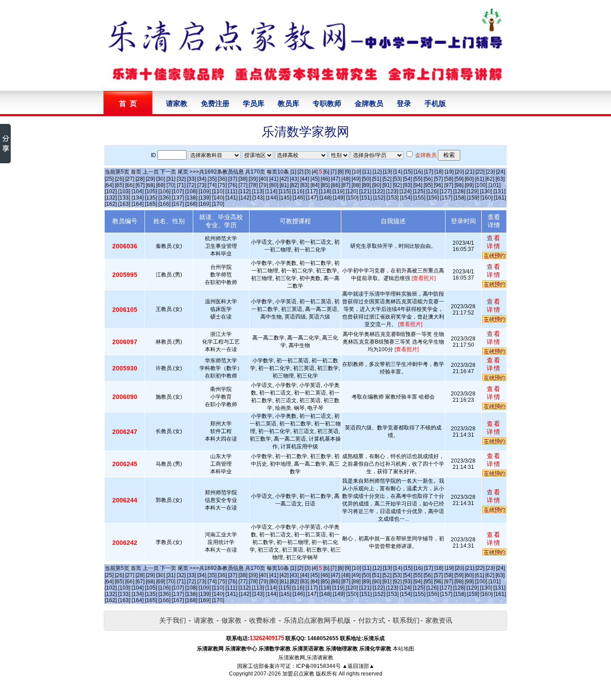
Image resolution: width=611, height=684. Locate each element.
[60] (469, 179)
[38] (242, 179)
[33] (191, 179)
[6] (326, 172)
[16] (418, 172)
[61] (479, 179)
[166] (164, 204)
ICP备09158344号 (318, 666)
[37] (232, 179)
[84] (314, 185)
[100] (481, 185)
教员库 (288, 103)
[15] (407, 172)
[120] (352, 191)
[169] (205, 204)
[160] (486, 198)
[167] (178, 204)
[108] (191, 191)
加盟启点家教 (298, 674)
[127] (446, 191)
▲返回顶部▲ (358, 666)
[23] (490, 172)
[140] (218, 198)
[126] (432, 191)
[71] (181, 185)
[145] (285, 198)
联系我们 (406, 620)
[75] (222, 185)
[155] (419, 198)
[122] (379, 191)
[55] (417, 179)
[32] (181, 179)
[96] (438, 185)
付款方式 (371, 620)
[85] (325, 185)
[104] (138, 191)
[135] (151, 198)
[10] (356, 172)
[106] (164, 191)
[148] (325, 198)
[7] (333, 172)
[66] (129, 185)
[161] (500, 198)
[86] (335, 185)
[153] (392, 198)
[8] (341, 172)
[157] (446, 198)
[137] (178, 198)
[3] (307, 172)
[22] (479, 172)
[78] (253, 185)
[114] (271, 191)
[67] (140, 185)
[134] (138, 198)
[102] (111, 191)
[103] (124, 191)
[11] (366, 172)
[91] (386, 185)
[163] (124, 204)
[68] (150, 185)
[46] (325, 179)
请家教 (176, 103)
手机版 (435, 103)
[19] (449, 172)
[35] (212, 179)
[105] (151, 191)
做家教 (231, 620)
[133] (124, 198)
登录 (404, 103)
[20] (459, 172)
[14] (397, 172)
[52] (386, 179)
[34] (201, 179)
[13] (387, 172)
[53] (397, 179)
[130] (486, 191)
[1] (293, 172)
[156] (433, 198)
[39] (253, 179)
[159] (473, 198)
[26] (119, 179)
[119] (338, 191)
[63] (500, 179)
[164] (138, 204)
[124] (405, 191)
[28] (140, 179)
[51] (376, 179)
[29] (150, 179)
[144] (272, 198)
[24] (500, 172)
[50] (366, 179)
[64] (109, 185)
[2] (300, 172)
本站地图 (403, 649)
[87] (345, 185)
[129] (473, 191)
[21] (469, 172)
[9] (348, 172)
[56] (428, 179)
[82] (294, 185)
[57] (438, 179)
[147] (312, 198)
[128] (459, 191)
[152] (379, 198)
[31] (170, 179)
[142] (245, 198)
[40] (263, 179)
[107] (178, 191)
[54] (407, 179)
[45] (314, 179)
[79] (263, 185)
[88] (356, 185)
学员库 (253, 103)
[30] (160, 179)
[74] (212, 185)
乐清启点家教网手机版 (317, 620)
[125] (419, 191)
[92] (397, 185)
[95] (428, 185)
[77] (242, 185)
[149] (339, 198)
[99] (469, 185)
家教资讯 (438, 620)
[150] (352, 198)
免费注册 (215, 103)
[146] (299, 198)
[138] (191, 198)
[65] (119, 185)
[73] (201, 185)
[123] (392, 191)
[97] (448, 185)
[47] (335, 179)
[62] (489, 179)
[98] (458, 185)
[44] (304, 179)
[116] (298, 191)
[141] (231, 198)
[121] (365, 191)
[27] (129, 179)
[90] (376, 185)
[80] (273, 185)
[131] (499, 191)
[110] (218, 191)
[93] (407, 185)
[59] (458, 179)
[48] (345, 179)
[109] (205, 191)
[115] (285, 191)
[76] (232, 185)
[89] (366, 185)
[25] (109, 179)
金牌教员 (369, 103)
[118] (325, 191)
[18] (438, 172)
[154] (406, 198)
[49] (356, 179)
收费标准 (262, 620)
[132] (111, 198)
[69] (160, 185)
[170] (218, 204)
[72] (191, 185)
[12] (377, 172)
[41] (273, 179)
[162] (111, 204)
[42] (284, 179)
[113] (258, 191)
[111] (231, 191)
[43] (294, 179)
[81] (284, 185)
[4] (315, 172)
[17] (428, 172)
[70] (170, 185)
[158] (460, 198)
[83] (304, 185)
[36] (222, 179)
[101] (494, 185)
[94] (417, 185)
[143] (258, 198)
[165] (151, 204)
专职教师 (327, 103)
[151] (366, 198)
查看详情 (494, 242)
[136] (164, 198)
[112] (244, 191)
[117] (312, 191)
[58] (448, 179)
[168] (191, 204)
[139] (205, 198)
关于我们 (172, 620)
